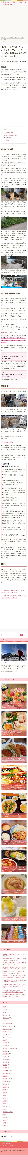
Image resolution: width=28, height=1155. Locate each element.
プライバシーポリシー (8, 1145)
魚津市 (4, 1125)
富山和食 (5, 1045)
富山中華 (5, 1040)
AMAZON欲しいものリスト (8, 332)
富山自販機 (6, 1073)
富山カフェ (6, 1012)
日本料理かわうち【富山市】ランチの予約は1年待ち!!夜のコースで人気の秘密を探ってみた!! (13, 732)
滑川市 (4, 1103)
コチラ (13, 671)
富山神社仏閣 (6, 1070)
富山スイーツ (6, 1023)
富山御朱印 (6, 1059)
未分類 (3, 66)
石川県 (4, 1109)
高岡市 (4, 1123)
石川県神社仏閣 (7, 1112)
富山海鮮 (5, 1065)
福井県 (4, 1120)
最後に (7, 140)
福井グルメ (6, 1117)
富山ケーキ (6, 1020)
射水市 (4, 1089)
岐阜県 (4, 1095)
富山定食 (5, 1051)
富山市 (4, 1056)
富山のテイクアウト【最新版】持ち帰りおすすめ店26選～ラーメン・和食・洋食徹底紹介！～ (13, 787)
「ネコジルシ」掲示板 (7, 442)
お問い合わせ (6, 1143)
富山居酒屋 (6, 1054)
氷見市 (4, 1101)
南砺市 (4, 1007)
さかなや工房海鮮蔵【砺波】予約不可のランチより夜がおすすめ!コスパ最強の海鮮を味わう (13, 705)
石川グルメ (6, 1106)
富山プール (6, 1034)
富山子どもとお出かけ (9, 1048)
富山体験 (5, 1042)
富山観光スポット (7, 1078)
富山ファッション (7, 1031)
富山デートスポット (8, 1026)
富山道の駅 (6, 1081)
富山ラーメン (6, 1037)
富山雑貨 (5, 1084)
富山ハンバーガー (7, 1029)
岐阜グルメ (6, 1092)
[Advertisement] (14, 22)
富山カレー (6, 1015)
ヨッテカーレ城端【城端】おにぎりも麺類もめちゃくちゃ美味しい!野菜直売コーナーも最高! (14, 986)
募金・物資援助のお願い (11, 135)
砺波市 (4, 1114)
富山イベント (6, 1009)
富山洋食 (5, 1062)
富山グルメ (6, 1018)
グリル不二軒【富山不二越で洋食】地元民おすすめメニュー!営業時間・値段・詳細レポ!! (13, 760)
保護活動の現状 (9, 132)
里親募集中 (8, 137)
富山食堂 (5, 1087)
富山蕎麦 (5, 1076)
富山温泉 (5, 1067)
